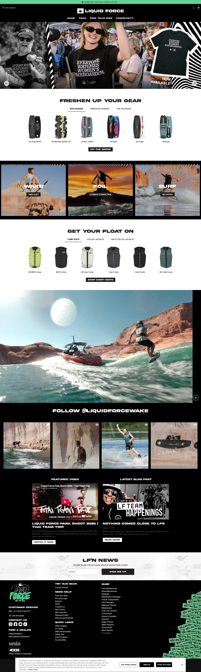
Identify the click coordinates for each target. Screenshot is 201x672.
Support (58, 601)
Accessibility (60, 640)
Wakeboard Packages (111, 597)
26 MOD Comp (35, 272)
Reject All (146, 664)
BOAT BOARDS (76, 109)
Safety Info (59, 634)
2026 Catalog (60, 626)
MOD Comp (61, 272)
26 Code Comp (166, 272)
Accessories (107, 627)
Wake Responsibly (63, 631)
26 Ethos (113, 141)
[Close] (182, 664)
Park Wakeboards (109, 588)
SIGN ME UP (118, 572)
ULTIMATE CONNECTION (100, 194)
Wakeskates (107, 608)
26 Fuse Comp (87, 272)
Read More (112, 540)
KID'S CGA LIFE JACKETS (122, 239)
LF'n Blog (59, 629)
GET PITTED (167, 194)
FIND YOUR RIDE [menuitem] (101, 18)
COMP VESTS (73, 239)
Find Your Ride (61, 595)
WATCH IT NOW (44, 542)
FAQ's (57, 604)
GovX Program (61, 637)
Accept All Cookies (164, 664)
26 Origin (140, 141)
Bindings (105, 594)
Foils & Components (110, 599)
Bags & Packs (107, 622)
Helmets (105, 619)
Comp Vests (107, 613)
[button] (6, 83)
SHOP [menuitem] (71, 18)
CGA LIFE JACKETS (95, 239)
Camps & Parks (61, 587)
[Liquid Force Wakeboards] (100, 11)
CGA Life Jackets (109, 611)
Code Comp (140, 272)
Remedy (166, 141)
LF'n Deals (106, 633)
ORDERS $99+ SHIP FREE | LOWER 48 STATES (100, 2)
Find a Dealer (10, 8)
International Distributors (19, 636)
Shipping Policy (61, 615)
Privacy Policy (33, 669)
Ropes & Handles (109, 616)
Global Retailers (15, 634)
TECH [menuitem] (82, 18)
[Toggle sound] (196, 398)
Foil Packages (108, 602)
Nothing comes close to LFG (134, 523)
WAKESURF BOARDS (99, 109)
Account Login (61, 598)
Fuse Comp (114, 272)
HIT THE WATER (100, 149)
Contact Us (18, 620)
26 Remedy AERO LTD (61, 141)
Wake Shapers (108, 624)
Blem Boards (107, 630)
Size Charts (60, 609)
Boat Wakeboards (109, 591)
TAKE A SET (33, 194)
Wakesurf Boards (109, 605)
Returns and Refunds (64, 618)
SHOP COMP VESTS (100, 280)
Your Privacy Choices (128, 664)
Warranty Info (60, 612)
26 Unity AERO (35, 141)
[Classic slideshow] (100, 55)
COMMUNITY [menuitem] (125, 18)
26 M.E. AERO (87, 141)
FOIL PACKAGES (124, 109)
